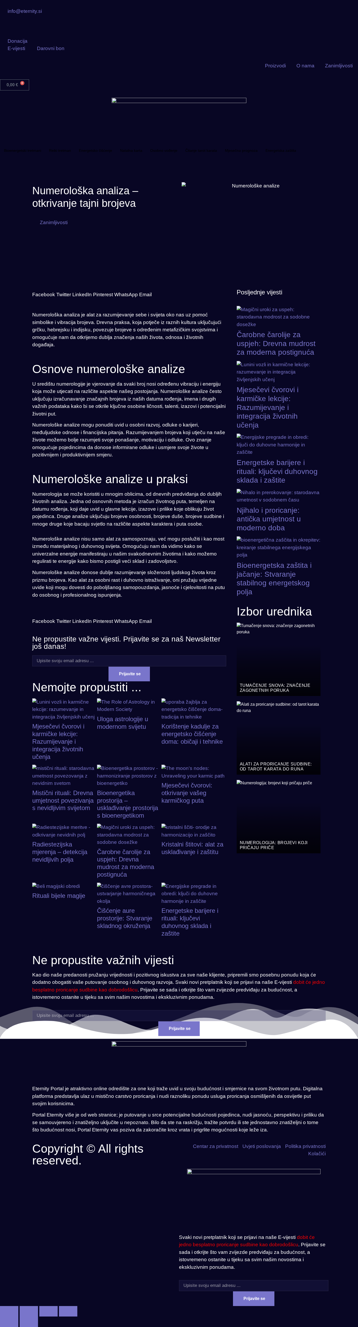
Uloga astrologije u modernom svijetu (122, 722)
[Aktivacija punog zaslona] (29, 1311)
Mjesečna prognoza (241, 150)
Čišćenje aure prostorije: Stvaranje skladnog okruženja (124, 918)
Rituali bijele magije (58, 895)
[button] (43, 291)
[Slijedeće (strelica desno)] (29, 1322)
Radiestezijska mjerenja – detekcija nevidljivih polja (59, 852)
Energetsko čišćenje (95, 150)
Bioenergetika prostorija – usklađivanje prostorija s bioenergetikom (127, 804)
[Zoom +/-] (9, 1311)
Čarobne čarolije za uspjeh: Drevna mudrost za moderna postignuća (125, 863)
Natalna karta (131, 150)
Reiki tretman (60, 150)
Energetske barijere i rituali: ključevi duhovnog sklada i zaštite (189, 922)
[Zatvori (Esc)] (68, 1311)
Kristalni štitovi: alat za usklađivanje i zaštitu (192, 848)
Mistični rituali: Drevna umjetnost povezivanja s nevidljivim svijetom (63, 800)
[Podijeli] (48, 1311)
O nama (305, 65)
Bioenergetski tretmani (22, 150)
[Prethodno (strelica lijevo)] (9, 1322)
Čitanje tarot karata (201, 150)
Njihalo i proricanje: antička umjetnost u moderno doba (269, 519)
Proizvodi (275, 65)
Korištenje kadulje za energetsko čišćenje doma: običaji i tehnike (192, 734)
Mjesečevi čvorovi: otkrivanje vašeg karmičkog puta (186, 793)
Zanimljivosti (339, 65)
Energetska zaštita (280, 150)
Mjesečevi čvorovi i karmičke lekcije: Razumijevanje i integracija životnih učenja (58, 741)
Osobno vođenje (163, 150)
